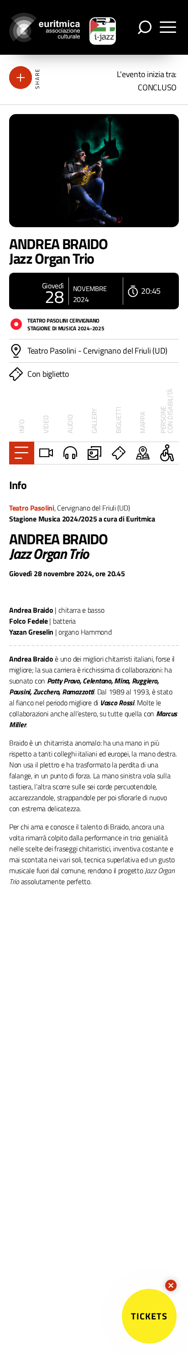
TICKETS (149, 1316)
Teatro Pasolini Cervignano (63, 320)
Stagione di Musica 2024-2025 (65, 328)
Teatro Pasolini (31, 507)
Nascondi (171, 1285)
